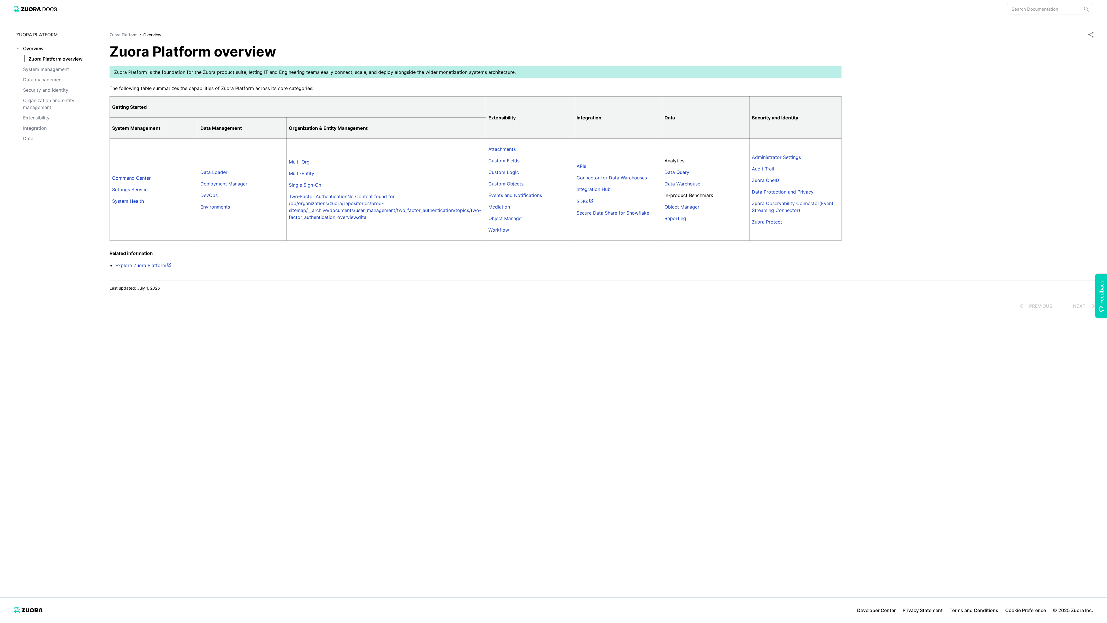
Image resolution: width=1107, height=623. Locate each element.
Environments (215, 207)
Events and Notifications (515, 195)
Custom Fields (503, 161)
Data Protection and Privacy (783, 192)
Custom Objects (506, 184)
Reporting (675, 218)
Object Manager (505, 218)
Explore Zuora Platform (140, 265)
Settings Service (130, 189)
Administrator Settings (776, 157)
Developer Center (876, 610)
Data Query (676, 172)
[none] (1091, 35)
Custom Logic (503, 172)
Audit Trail (763, 169)
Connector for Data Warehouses (612, 178)
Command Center (131, 178)
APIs (581, 166)
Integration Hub (594, 189)
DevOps (209, 195)
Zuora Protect (767, 222)
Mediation (499, 207)
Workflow (498, 230)
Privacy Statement (923, 610)
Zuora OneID (765, 180)
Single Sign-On (305, 185)
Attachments (502, 149)
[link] (35, 9)
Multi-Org (299, 162)
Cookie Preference (1025, 610)
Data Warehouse (682, 184)
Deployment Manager (223, 184)
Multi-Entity (301, 173)
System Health (128, 201)
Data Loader (213, 172)
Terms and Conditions (974, 610)
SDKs (582, 201)
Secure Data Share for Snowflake (613, 213)
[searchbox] (1082, 9)
